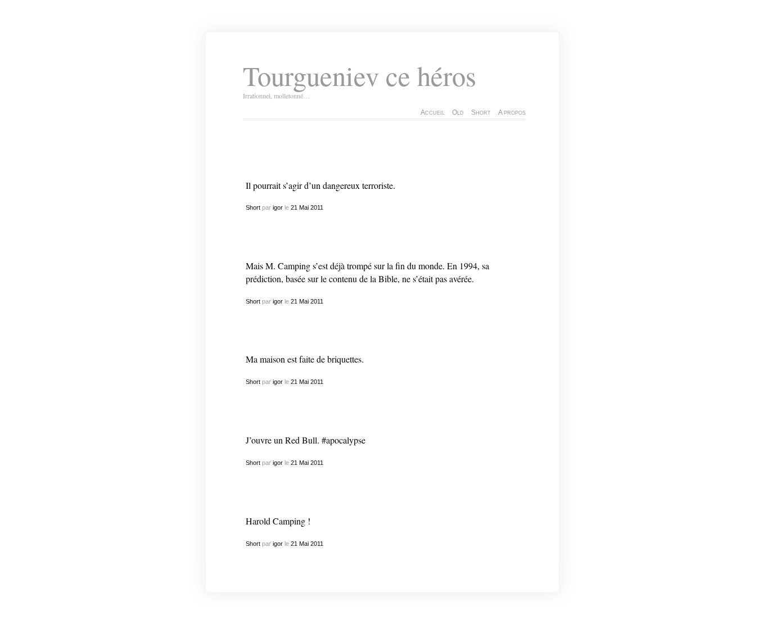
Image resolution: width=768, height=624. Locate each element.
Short (481, 112)
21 (294, 207)
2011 (316, 207)
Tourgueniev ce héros (359, 75)
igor (278, 207)
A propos (512, 112)
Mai (304, 207)
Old (458, 112)
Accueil (433, 112)
